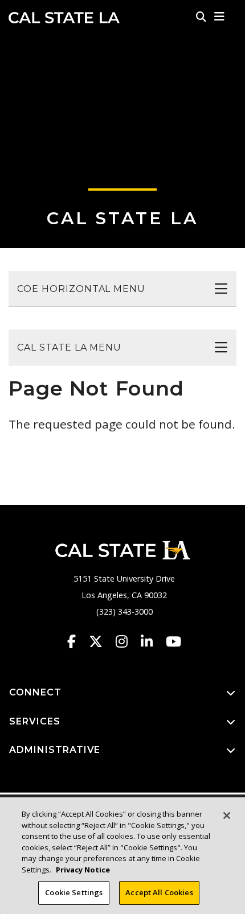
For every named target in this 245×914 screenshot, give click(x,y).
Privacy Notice (83, 869)
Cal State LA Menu (69, 347)
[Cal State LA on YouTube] (173, 641)
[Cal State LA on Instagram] (127, 641)
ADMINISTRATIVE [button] (54, 749)
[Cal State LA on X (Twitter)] (101, 641)
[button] (219, 16)
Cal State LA (64, 17)
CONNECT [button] (35, 692)
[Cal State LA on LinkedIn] (152, 641)
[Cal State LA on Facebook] (77, 641)
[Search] (201, 16)
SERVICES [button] (34, 721)
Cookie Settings (74, 892)
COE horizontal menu (81, 288)
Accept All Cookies (159, 892)
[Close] (226, 815)
